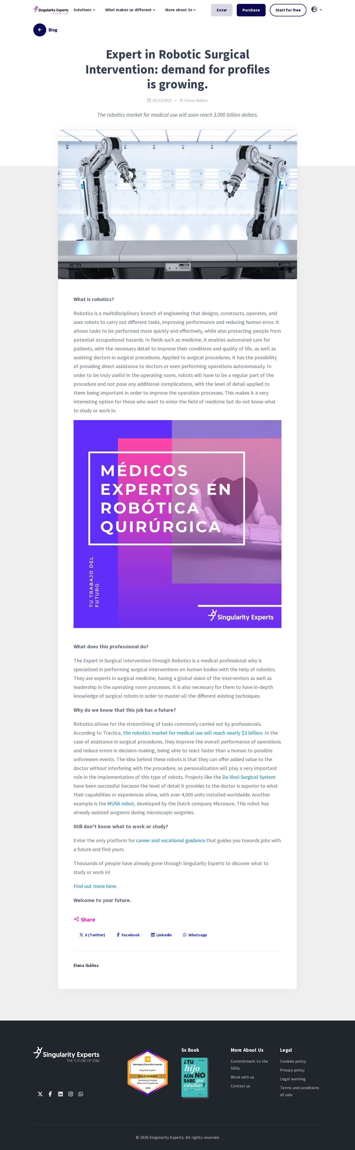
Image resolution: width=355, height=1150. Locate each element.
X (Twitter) (94, 934)
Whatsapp (197, 934)
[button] (316, 10)
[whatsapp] (80, 1094)
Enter (222, 9)
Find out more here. (95, 886)
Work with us (242, 1077)
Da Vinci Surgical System (248, 777)
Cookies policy (293, 1061)
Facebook (130, 934)
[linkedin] (60, 1094)
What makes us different (128, 9)
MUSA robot (120, 803)
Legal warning (293, 1078)
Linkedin (163, 934)
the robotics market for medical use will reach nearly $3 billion (192, 732)
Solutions (82, 9)
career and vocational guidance (170, 840)
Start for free (288, 9)
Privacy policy (292, 1070)
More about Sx (178, 9)
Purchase (251, 9)
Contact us (240, 1085)
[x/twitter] (40, 1094)
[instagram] (70, 1094)
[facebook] (50, 1094)
